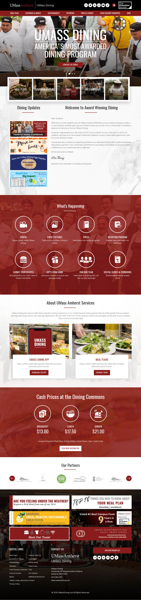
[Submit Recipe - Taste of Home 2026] (28, 128)
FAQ (30, 569)
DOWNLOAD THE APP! (39, 372)
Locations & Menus (33, 13)
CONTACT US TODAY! (70, 64)
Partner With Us (35, 555)
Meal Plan (14, 13)
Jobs (129, 13)
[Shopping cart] (114, 5)
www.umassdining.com (60, 580)
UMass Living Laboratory (18, 580)
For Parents (33, 573)
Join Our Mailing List (112, 550)
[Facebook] (86, 5)
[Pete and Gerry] (28, 162)
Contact (31, 580)
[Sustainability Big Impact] (28, 179)
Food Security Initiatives (110, 13)
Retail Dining (33, 562)
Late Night (33, 559)
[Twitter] (90, 5)
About (11, 577)
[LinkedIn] (94, 5)
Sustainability (54, 13)
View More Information (70, 448)
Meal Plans (13, 555)
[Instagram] (99, 5)
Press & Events (87, 13)
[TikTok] (107, 5)
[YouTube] (103, 5)
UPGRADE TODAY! (102, 372)
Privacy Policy (14, 584)
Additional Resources (37, 577)
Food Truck (33, 566)
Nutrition (70, 13)
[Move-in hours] (28, 145)
